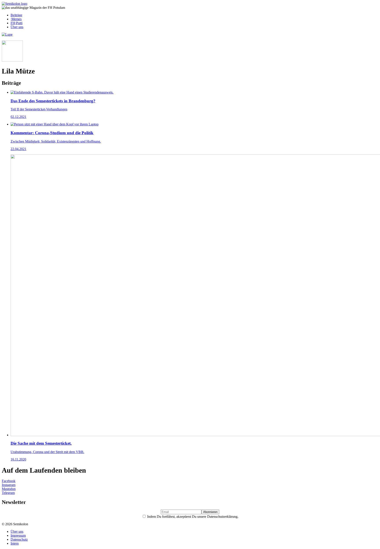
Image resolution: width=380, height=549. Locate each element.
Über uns (17, 27)
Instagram (8, 485)
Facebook (8, 481)
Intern (15, 543)
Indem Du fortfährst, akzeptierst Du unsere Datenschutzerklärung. (192, 516)
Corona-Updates (15, 38)
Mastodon (9, 489)
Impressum (18, 535)
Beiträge (16, 15)
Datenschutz (19, 539)
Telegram (8, 493)
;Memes (16, 19)
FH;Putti (16, 23)
